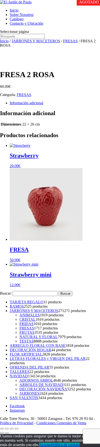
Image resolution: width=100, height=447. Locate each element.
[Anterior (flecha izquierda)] (2, 433)
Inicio (14, 10)
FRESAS (70, 41)
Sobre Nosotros (21, 15)
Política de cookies (65, 445)
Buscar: (6, 293)
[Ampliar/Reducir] (2, 428)
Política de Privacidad (16, 423)
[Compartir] (12, 428)
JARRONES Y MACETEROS (36, 41)
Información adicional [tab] (26, 103)
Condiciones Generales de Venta (61, 423)
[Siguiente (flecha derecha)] (7, 433)
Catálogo (17, 19)
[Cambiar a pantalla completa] (7, 428)
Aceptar (45, 445)
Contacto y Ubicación (26, 23)
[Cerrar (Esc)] (16, 428)
